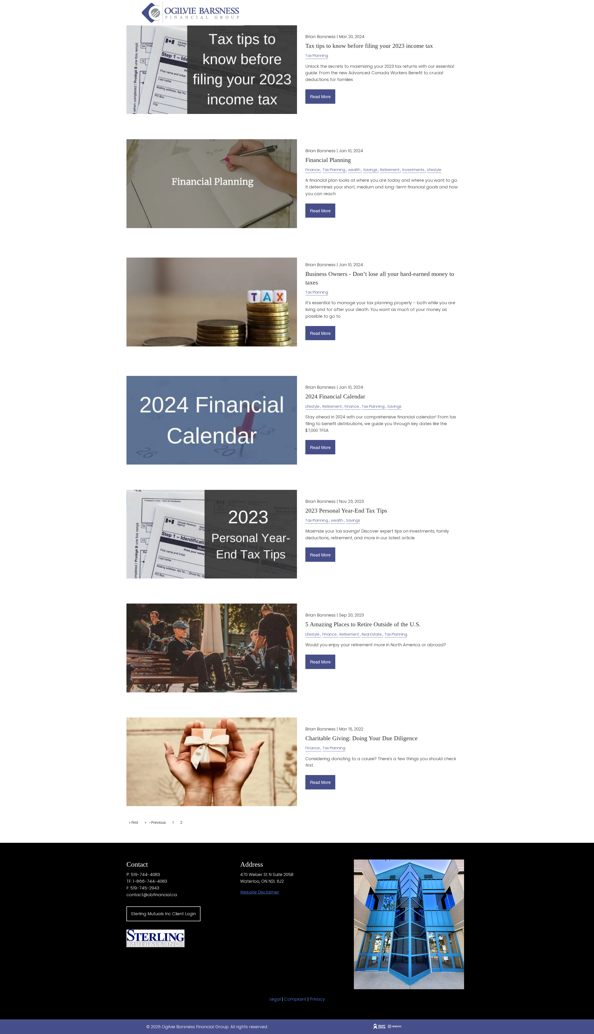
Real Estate (372, 634)
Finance (312, 169)
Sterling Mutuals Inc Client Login (163, 914)
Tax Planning (316, 55)
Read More (320, 96)
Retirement (390, 169)
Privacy (317, 999)
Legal (275, 999)
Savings (370, 169)
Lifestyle (434, 169)
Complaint (295, 999)
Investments (413, 169)
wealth (354, 169)
